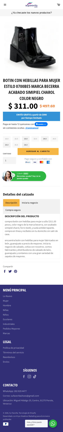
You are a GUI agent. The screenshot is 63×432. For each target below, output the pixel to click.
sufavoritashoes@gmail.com (25, 395)
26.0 (25, 145)
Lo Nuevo (7, 296)
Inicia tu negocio (30, 202)
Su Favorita (13, 413)
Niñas (5, 310)
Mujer (6, 300)
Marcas (6, 333)
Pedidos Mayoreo (11, 328)
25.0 (6, 145)
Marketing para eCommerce (39, 416)
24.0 (44, 139)
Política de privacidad (13, 347)
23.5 (35, 139)
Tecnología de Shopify (27, 413)
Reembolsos (9, 357)
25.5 (16, 145)
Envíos (6, 361)
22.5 (16, 139)
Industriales (9, 324)
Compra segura (13, 210)
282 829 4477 (20, 391)
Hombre (7, 305)
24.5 (54, 139)
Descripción (11, 202)
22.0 (6, 139)
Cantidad (7, 154)
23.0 (25, 139)
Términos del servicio (13, 352)
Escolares (7, 319)
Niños (6, 314)
